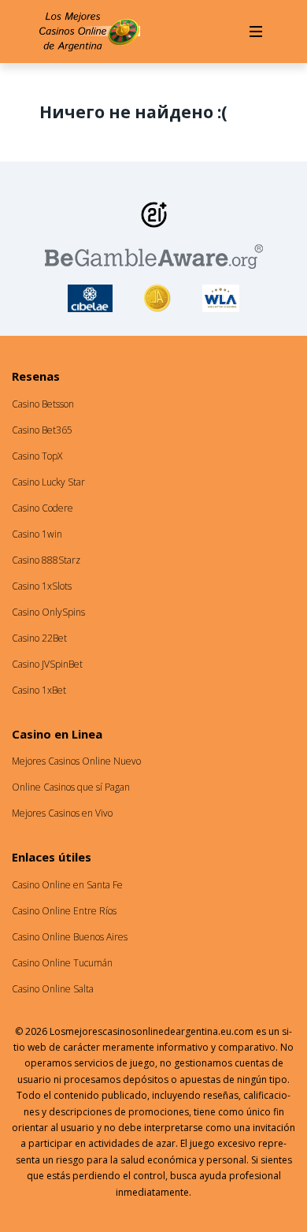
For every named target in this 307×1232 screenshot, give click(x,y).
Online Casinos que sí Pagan (71, 787)
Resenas (36, 376)
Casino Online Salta (53, 989)
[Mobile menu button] (256, 31)
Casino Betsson (43, 404)
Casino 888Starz (46, 560)
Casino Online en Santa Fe (67, 884)
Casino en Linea (57, 734)
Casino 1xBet (39, 690)
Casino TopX (37, 456)
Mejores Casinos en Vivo (62, 813)
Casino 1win (37, 534)
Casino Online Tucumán (62, 963)
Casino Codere (42, 508)
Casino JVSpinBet (47, 664)
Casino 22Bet (39, 638)
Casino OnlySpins (48, 612)
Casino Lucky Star (48, 482)
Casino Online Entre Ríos (64, 910)
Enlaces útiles (51, 857)
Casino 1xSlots (42, 586)
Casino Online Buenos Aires (70, 937)
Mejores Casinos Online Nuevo (76, 761)
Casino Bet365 (42, 430)
